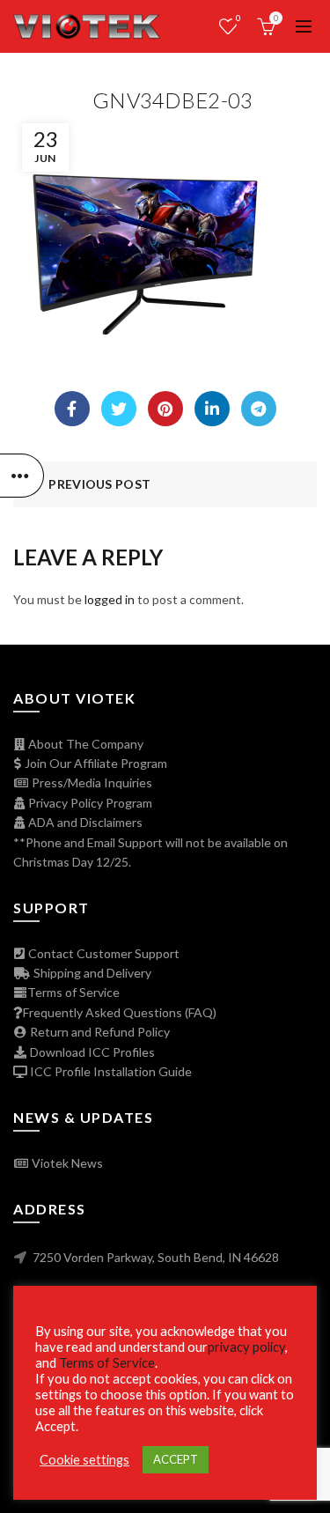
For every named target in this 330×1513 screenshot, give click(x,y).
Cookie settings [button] (84, 1459)
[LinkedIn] (212, 408)
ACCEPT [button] (175, 1459)
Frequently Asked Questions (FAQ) (119, 1012)
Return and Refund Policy (98, 1031)
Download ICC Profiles (91, 1051)
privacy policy (246, 1347)
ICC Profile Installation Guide (109, 1071)
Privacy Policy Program (89, 802)
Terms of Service (73, 992)
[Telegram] (258, 408)
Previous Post (99, 483)
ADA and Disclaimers (84, 822)
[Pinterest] (165, 408)
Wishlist (238, 18)
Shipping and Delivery (91, 972)
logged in (109, 599)
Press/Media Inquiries (90, 782)
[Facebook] (72, 408)
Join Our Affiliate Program (94, 763)
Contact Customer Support (103, 953)
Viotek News (66, 1162)
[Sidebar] (22, 476)
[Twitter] (118, 408)
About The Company (84, 743)
